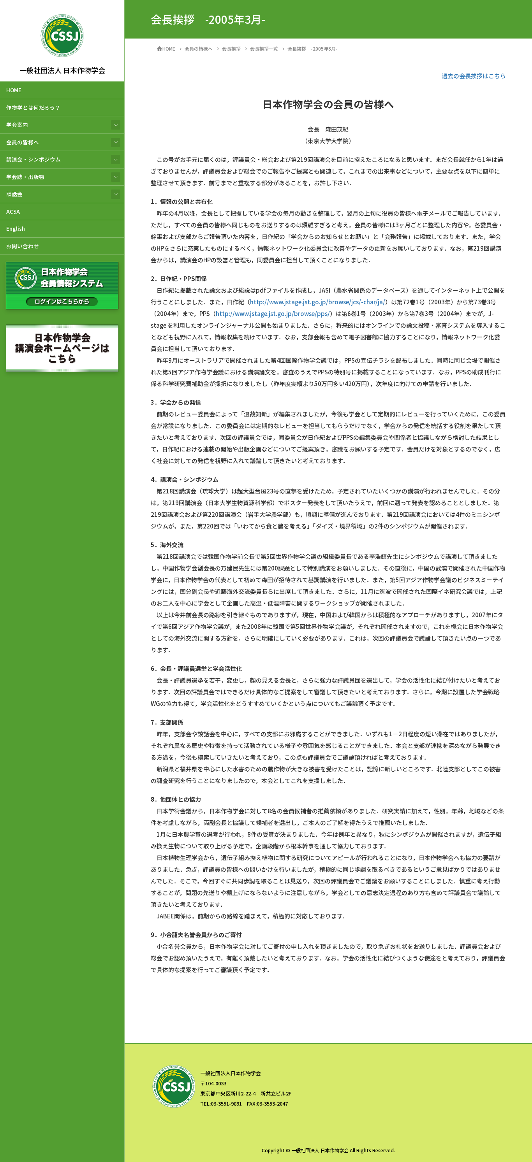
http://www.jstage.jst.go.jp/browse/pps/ (273, 313)
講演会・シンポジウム (33, 159)
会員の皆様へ (22, 142)
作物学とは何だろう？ (33, 107)
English (15, 228)
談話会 (14, 194)
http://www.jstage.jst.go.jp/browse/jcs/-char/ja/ (317, 302)
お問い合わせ (22, 246)
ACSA (13, 211)
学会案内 (17, 124)
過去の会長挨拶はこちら (474, 76)
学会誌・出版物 (25, 177)
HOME (13, 90)
